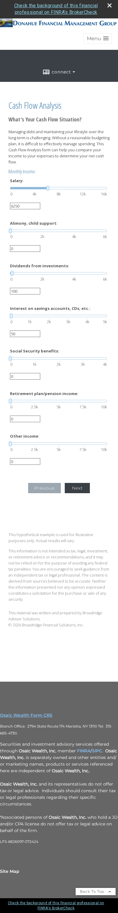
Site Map (9, 871)
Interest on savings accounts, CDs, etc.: (50, 308)
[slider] (58, 188)
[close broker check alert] (109, 5)
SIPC (97, 751)
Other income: (24, 436)
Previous (44, 488)
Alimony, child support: (33, 223)
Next (77, 488)
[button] (98, 38)
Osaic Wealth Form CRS (26, 715)
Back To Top (93, 891)
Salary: (17, 181)
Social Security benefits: (34, 351)
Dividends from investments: (39, 266)
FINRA (83, 751)
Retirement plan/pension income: (44, 394)
